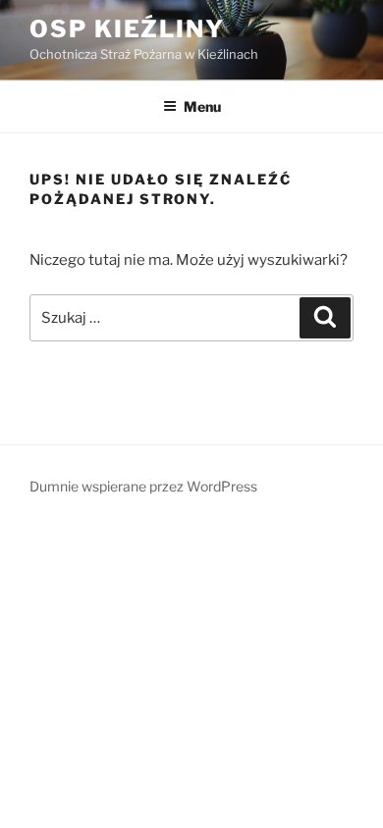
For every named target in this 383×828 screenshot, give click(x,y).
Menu (202, 106)
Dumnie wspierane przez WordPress (143, 486)
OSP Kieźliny (127, 29)
